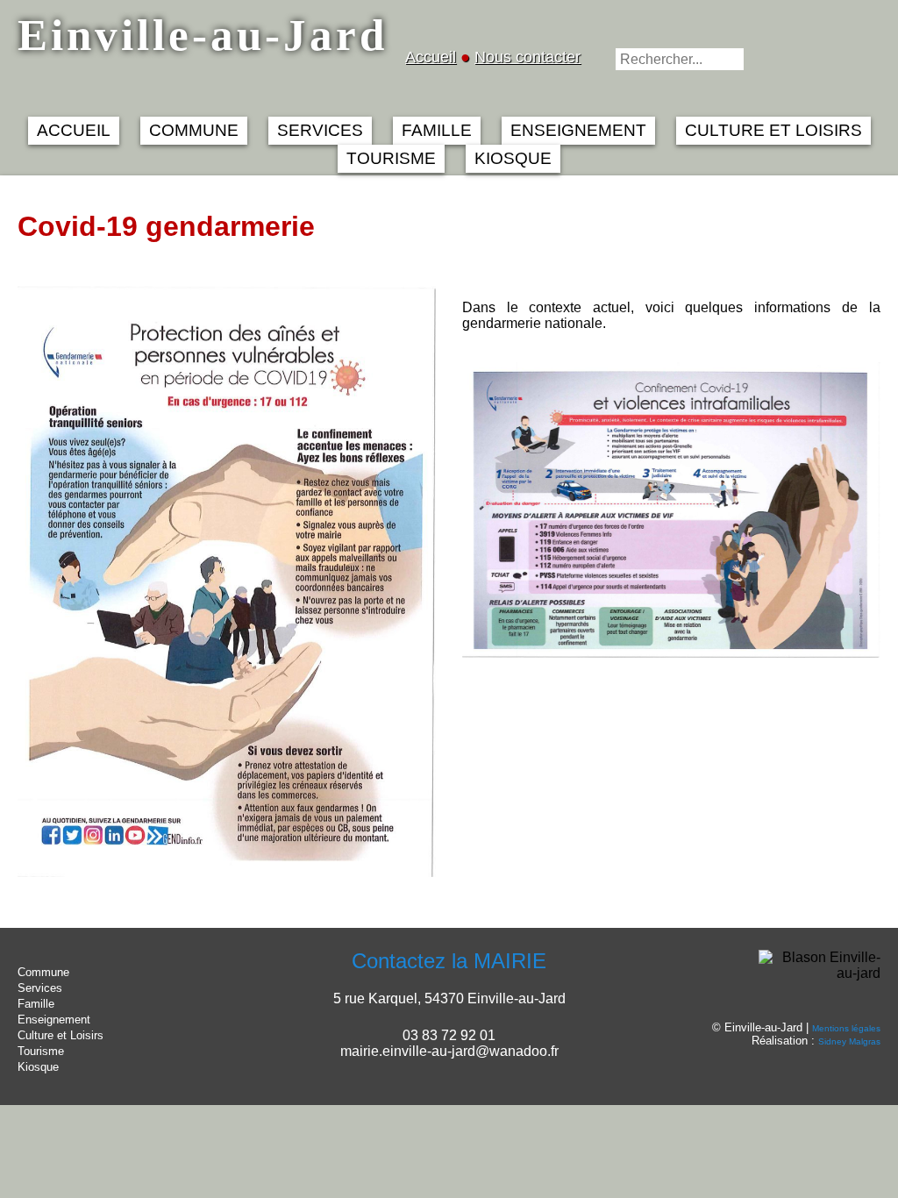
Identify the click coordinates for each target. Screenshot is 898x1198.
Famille (36, 1003)
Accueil (430, 57)
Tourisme (41, 1051)
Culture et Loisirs (60, 1035)
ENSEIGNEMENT (578, 130)
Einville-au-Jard (203, 35)
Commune (43, 972)
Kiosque (38, 1066)
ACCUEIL (73, 130)
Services (40, 988)
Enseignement (54, 1019)
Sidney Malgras (849, 1041)
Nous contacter (527, 57)
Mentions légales (846, 1028)
